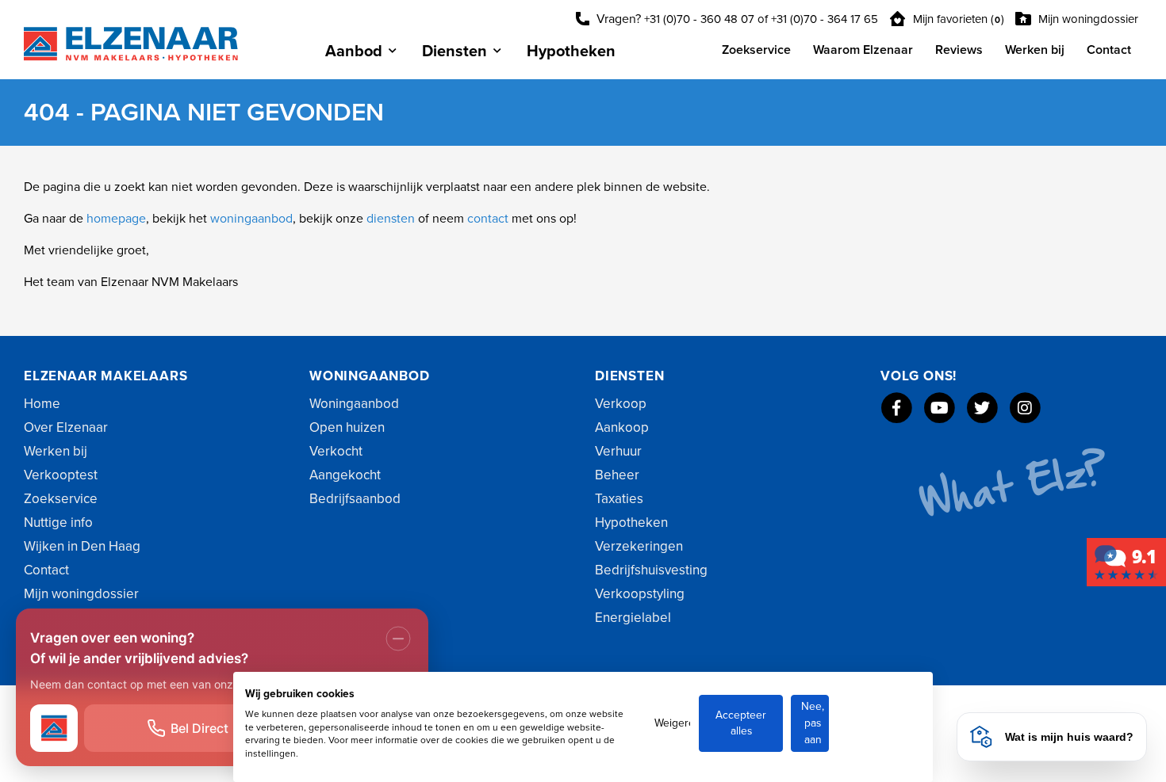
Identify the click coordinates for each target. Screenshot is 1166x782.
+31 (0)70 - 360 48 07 (699, 19)
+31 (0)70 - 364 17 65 (824, 19)
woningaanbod (251, 219)
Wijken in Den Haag (82, 546)
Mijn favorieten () (957, 19)
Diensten (454, 51)
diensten (392, 219)
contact (489, 219)
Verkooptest (61, 475)
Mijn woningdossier (1086, 19)
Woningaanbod (354, 403)
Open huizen (347, 427)
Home (42, 403)
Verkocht (335, 451)
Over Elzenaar (66, 427)
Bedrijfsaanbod (355, 498)
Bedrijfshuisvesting (651, 570)
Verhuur (618, 451)
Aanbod (353, 51)
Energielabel (633, 617)
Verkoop (620, 403)
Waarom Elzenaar (863, 50)
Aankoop (622, 427)
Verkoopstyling (640, 594)
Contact (1109, 50)
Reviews (959, 50)
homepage (116, 219)
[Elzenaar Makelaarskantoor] (1126, 562)
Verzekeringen (639, 546)
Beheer (617, 475)
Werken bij (1034, 50)
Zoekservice (756, 50)
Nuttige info (58, 522)
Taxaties (619, 498)
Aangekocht (345, 475)
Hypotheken (571, 51)
